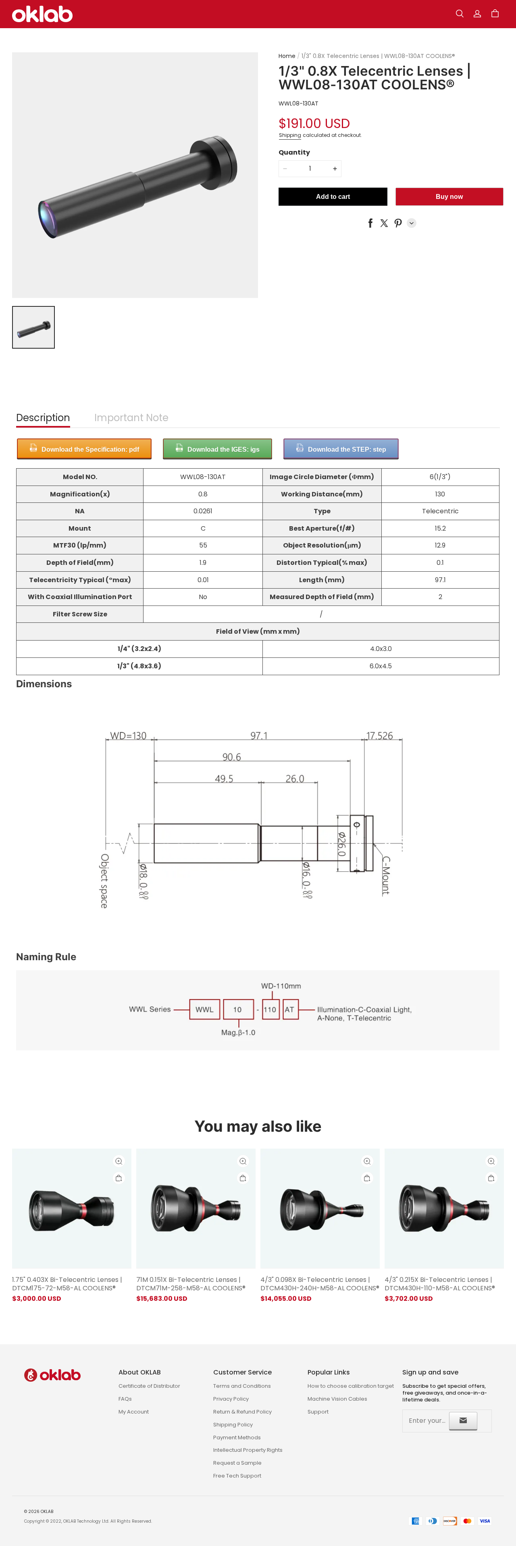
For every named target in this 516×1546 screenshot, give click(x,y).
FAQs (125, 1399)
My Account (134, 1412)
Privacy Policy (231, 1399)
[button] (459, 14)
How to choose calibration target (351, 1386)
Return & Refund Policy (242, 1412)
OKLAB (47, 1512)
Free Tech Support (237, 1476)
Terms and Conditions (242, 1386)
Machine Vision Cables (337, 1399)
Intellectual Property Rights (248, 1450)
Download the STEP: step (347, 449)
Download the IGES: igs (223, 449)
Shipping (290, 134)
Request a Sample (237, 1463)
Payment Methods (237, 1437)
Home (287, 56)
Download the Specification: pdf (90, 449)
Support (318, 1412)
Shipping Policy (233, 1424)
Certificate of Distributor (149, 1386)
